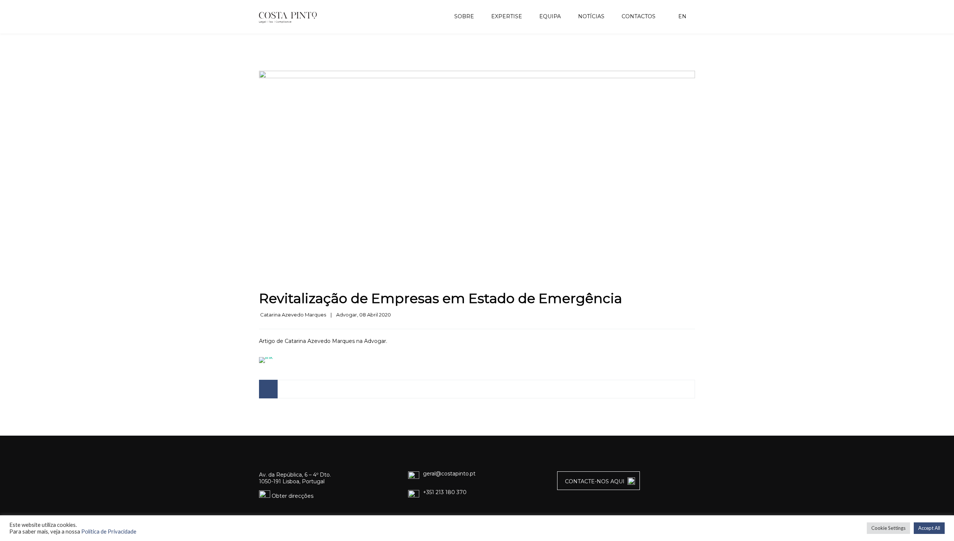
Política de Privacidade (108, 531)
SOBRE (464, 16)
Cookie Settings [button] (888, 528)
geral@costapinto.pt (449, 473)
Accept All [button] (929, 528)
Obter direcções (291, 496)
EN (681, 16)
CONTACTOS (639, 16)
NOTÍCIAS (591, 16)
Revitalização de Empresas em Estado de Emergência (440, 298)
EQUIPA (550, 16)
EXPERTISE (506, 16)
